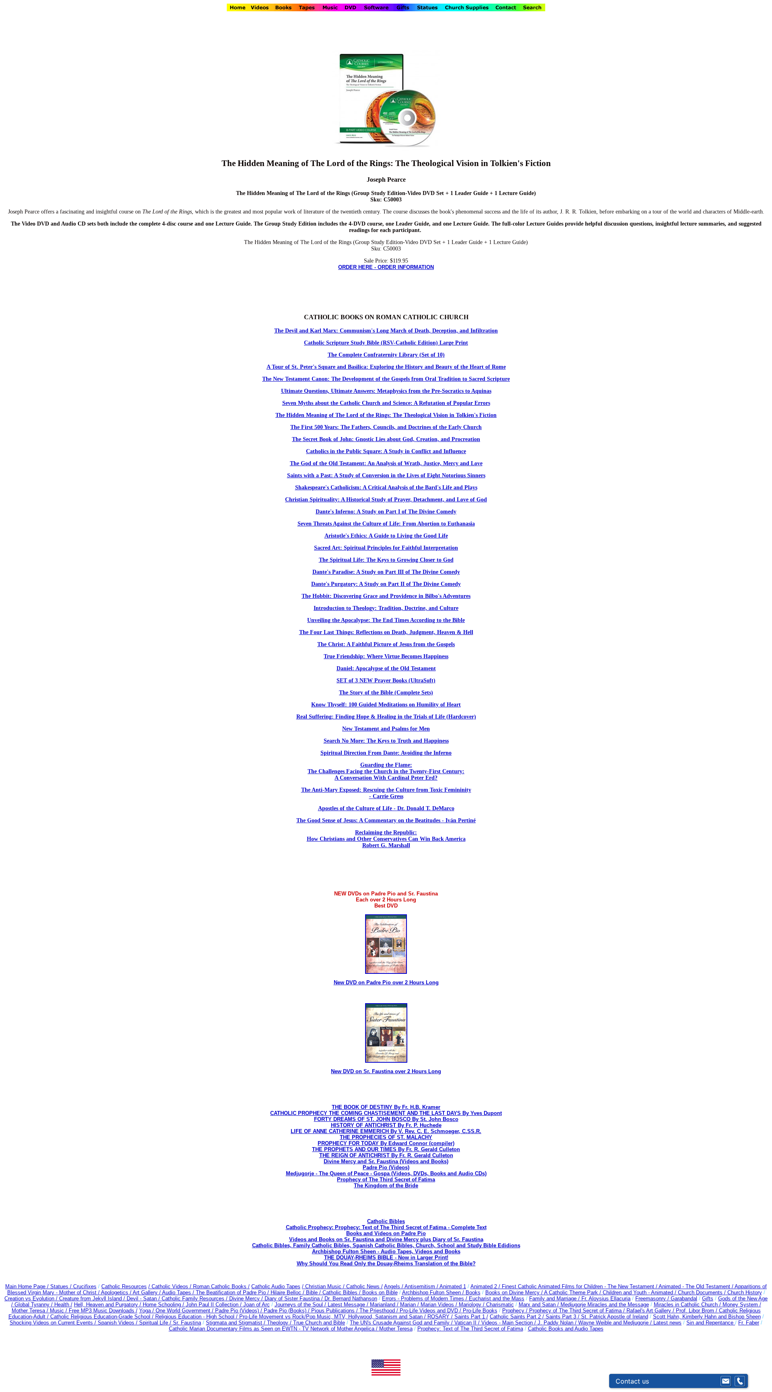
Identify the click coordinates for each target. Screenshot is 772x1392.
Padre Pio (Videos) (386, 1167)
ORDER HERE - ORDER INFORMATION (386, 267)
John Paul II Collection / (214, 1305)
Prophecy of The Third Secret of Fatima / (577, 1311)
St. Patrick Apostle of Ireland (614, 1317)
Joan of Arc (256, 1305)
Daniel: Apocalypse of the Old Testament (386, 668)
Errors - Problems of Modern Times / (425, 1299)
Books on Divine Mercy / (514, 1292)
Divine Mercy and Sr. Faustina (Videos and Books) (386, 1161)
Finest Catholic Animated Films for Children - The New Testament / (580, 1286)
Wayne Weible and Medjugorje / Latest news (630, 1323)
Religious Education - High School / (197, 1317)
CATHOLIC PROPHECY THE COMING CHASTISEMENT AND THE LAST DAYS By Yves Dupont (386, 1113)
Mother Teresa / (31, 1311)
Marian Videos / (440, 1305)
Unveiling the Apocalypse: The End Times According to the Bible (386, 620)
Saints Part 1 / (471, 1317)
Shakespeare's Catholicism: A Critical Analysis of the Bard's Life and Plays (386, 488)
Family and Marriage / (555, 1299)
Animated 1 (452, 1286)
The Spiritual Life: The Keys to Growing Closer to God (386, 560)
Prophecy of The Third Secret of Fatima (386, 1179)
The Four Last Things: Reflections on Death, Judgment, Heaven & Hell (386, 632)
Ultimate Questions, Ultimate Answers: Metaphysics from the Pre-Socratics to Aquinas (386, 391)
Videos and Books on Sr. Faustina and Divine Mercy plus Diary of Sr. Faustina (386, 1239)
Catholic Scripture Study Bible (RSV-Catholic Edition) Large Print (386, 343)
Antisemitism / (421, 1286)
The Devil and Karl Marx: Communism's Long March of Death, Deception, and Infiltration (386, 331)
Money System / (742, 1305)
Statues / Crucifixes (73, 1286)
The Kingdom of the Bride (386, 1186)
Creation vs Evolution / (31, 1299)
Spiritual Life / (156, 1323)
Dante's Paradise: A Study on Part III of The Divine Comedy (386, 572)
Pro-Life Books (480, 1311)
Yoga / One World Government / (177, 1311)
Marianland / (385, 1305)
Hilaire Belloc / (287, 1292)
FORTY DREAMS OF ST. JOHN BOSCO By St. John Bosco (386, 1119)
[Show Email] (726, 1381)
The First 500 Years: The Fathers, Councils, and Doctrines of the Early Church (386, 427)
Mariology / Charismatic (486, 1305)
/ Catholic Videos (169, 1286)
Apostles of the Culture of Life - (357, 808)
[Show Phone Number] (740, 1381)
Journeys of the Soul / (301, 1305)
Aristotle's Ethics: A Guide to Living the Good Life (386, 536)
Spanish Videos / (118, 1323)
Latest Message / (349, 1305)
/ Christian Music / (324, 1286)
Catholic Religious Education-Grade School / (102, 1317)
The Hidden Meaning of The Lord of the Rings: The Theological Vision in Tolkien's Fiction (386, 415)
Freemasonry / (653, 1299)
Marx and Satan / (540, 1305)
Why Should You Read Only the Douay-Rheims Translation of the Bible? (386, 1264)
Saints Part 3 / (562, 1317)
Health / (63, 1305)
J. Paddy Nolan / (558, 1323)
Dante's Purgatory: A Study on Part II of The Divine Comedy (386, 584)
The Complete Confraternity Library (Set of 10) (386, 355)
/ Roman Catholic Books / (220, 1286)
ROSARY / (440, 1317)
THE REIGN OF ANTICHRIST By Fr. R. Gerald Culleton (386, 1155)
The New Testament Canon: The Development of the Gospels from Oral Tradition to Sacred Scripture (386, 379)
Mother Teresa (396, 1329)
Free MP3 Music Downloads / (103, 1311)
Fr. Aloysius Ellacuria (605, 1299)
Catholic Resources (124, 1286)
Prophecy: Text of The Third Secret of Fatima (470, 1329)
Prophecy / (515, 1311)
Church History (744, 1292)
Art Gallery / (147, 1292)
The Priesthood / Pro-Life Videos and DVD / (410, 1311)
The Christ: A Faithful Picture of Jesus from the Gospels (386, 644)
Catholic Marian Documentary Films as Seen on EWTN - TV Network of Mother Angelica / (274, 1329)
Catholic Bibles (386, 1221)
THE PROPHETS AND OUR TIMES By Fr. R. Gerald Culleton (386, 1149)
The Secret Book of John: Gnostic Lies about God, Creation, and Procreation (386, 439)
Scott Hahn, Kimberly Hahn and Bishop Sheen (707, 1317)
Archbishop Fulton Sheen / (434, 1292)
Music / (59, 1311)
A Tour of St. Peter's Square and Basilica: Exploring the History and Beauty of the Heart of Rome (386, 367)
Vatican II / (467, 1323)
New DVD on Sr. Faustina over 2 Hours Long (386, 1071)
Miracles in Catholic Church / (688, 1305)
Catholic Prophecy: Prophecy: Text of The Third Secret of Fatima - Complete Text (386, 1227)
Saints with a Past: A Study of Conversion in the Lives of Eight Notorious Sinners (386, 475)
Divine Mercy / (247, 1299)
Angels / (394, 1286)
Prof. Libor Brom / (697, 1311)
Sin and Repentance (710, 1323)
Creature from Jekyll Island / (93, 1299)
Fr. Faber (748, 1323)
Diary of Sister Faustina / (294, 1299)
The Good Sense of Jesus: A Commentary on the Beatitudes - (371, 820)
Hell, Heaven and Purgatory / (108, 1305)
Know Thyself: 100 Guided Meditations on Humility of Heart (386, 705)
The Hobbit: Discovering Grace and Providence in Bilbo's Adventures (386, 596)
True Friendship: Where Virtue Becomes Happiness (386, 656)
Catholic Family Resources (193, 1299)
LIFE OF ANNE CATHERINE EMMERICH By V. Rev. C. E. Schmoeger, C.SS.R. (386, 1131)
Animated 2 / (486, 1286)
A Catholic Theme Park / (573, 1292)
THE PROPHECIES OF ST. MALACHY (386, 1137)
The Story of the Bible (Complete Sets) (386, 693)
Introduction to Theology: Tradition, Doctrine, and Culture (386, 608)
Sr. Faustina (187, 1323)
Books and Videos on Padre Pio (386, 1233)
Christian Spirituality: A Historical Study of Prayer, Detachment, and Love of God (386, 500)
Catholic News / (364, 1286)
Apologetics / (117, 1292)
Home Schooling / (164, 1305)
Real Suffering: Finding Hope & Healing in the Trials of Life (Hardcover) (386, 717)
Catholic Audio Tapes (275, 1286)
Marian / (410, 1305)
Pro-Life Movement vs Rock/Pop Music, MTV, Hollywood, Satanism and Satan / (333, 1317)
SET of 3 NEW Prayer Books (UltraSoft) (386, 681)
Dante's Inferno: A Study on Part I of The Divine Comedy (386, 512)
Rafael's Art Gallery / (651, 1311)
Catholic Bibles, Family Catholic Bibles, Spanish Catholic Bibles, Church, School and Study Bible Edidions (386, 1245)
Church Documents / (702, 1292)
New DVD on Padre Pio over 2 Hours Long (386, 982)
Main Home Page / (27, 1286)
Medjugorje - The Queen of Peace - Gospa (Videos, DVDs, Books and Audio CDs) (386, 1173)
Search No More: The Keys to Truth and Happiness (386, 741)
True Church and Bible (319, 1323)
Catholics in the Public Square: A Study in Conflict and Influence (386, 451)
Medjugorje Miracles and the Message (605, 1305)
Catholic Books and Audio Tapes (566, 1329)
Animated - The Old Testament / (697, 1286)
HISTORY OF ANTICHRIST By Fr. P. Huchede (386, 1125)
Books (473, 1292)
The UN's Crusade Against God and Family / (402, 1323)
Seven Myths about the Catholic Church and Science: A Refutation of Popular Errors (386, 403)
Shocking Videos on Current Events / (54, 1323)
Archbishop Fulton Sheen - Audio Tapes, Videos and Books (386, 1251)
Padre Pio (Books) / (287, 1311)
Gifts (707, 1299)
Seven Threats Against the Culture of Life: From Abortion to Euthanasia (386, 524)
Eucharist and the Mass (496, 1299)
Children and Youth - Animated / (640, 1292)
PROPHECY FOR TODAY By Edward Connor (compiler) (386, 1143)
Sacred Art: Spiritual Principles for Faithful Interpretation (386, 548)
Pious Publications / (335, 1311)
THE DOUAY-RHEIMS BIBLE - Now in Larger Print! (386, 1257)
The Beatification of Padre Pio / (233, 1292)
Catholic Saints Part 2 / (517, 1317)
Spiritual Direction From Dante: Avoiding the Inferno (386, 753)
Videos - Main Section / (509, 1323)
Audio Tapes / (179, 1292)
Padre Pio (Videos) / (239, 1311)
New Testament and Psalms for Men (386, 729)
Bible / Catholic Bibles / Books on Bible (351, 1292)
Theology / (280, 1323)
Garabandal (684, 1299)
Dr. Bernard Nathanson (350, 1299)
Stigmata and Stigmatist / (236, 1323)
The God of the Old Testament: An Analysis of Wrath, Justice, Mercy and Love (386, 463)
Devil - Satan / (144, 1299)
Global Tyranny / (34, 1305)
